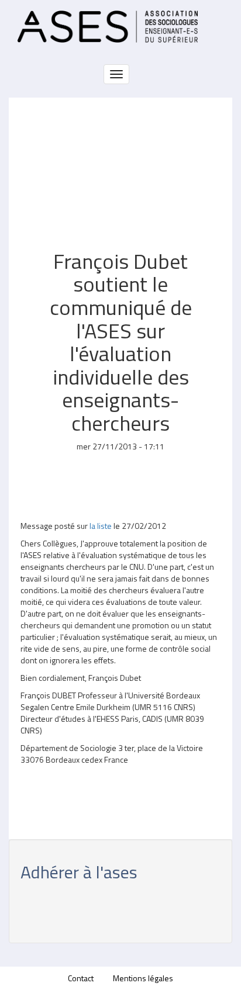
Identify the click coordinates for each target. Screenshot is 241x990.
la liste (101, 526)
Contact (81, 978)
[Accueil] (108, 27)
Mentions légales (143, 978)
